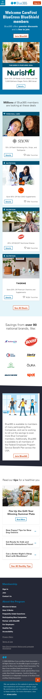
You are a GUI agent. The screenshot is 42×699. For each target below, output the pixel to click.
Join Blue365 (21, 36)
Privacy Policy (7, 637)
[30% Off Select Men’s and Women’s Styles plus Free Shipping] (11, 375)
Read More (22, 519)
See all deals (21, 307)
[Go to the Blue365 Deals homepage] (19, 3)
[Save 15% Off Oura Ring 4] (31, 365)
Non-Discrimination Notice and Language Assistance (18, 647)
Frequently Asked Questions (13, 614)
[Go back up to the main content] (28, 679)
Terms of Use (7, 642)
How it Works (7, 610)
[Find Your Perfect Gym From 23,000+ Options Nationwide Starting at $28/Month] (11, 341)
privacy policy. (12, 694)
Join (4, 593)
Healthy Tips (7, 628)
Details (21, 86)
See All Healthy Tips (21, 566)
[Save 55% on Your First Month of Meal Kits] (11, 365)
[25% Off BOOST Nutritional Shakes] (31, 342)
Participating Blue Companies (14, 617)
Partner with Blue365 (10, 621)
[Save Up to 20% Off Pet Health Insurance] (31, 375)
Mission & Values (9, 606)
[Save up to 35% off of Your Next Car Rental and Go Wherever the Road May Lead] (31, 355)
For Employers (8, 624)
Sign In (37, 3)
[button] (31, 155)
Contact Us (7, 596)
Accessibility (7, 631)
